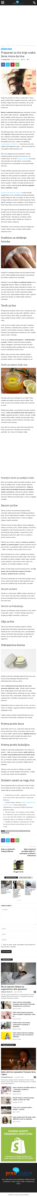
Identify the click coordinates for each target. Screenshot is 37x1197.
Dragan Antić (6, 59)
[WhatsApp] (17, 65)
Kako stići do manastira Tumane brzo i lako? (18, 1073)
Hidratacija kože (14, 831)
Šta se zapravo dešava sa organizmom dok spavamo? (5, 891)
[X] (8, 65)
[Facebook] (3, 65)
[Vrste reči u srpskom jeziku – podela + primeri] (6, 1110)
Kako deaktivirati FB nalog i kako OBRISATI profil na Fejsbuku (24, 1118)
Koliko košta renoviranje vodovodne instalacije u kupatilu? (21, 1024)
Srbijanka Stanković (6, 992)
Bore (7, 831)
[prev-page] (17, 900)
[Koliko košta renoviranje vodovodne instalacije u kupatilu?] (6, 1025)
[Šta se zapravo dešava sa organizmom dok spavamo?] (6, 885)
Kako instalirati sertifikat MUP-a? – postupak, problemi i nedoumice (28, 852)
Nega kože (26, 831)
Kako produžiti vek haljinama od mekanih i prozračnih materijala (30, 892)
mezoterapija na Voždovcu (9, 144)
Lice (22, 831)
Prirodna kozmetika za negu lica (11, 192)
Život (13, 45)
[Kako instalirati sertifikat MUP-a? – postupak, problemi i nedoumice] (6, 1090)
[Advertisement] (18, 24)
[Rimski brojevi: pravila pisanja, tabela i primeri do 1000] (6, 1100)
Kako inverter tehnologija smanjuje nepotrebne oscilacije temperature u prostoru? (17, 893)
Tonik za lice (5, 832)
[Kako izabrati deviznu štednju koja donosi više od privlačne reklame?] (6, 1035)
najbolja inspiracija (23, 158)
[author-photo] (18, 865)
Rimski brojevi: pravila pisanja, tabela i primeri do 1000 (23, 1099)
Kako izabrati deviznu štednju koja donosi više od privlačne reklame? (23, 1035)
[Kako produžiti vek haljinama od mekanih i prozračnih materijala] (30, 885)
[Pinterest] (12, 65)
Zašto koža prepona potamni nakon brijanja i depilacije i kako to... (24, 1014)
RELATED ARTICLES (11, 877)
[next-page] (20, 900)
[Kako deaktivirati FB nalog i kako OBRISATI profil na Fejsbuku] (6, 1120)
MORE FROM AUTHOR (25, 877)
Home (2, 45)
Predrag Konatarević (7, 1077)
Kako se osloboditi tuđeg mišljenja (8, 850)
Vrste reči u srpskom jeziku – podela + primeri (23, 1108)
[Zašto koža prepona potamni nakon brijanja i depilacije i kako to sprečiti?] (6, 1015)
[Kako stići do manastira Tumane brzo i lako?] (18, 1059)
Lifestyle (8, 45)
